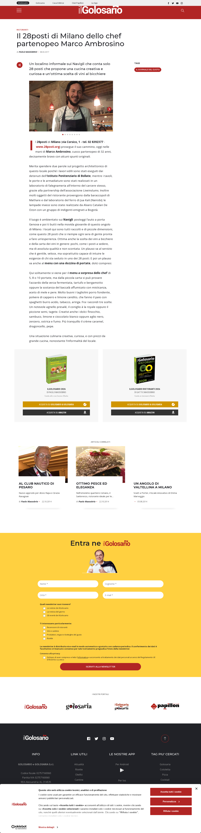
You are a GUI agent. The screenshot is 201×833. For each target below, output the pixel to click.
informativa (83, 657)
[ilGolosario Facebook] (168, 2)
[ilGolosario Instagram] (182, 2)
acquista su (56, 404)
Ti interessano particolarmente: (56, 623)
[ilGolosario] (100, 9)
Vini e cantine (53, 631)
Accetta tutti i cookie (170, 792)
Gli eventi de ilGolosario (57, 615)
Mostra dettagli (46, 827)
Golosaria (40, 3)
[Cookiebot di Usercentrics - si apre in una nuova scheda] (19, 827)
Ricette (50, 638)
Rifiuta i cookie (171, 811)
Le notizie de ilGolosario (57, 608)
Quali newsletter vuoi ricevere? (55, 604)
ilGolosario (23, 3)
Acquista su (56, 412)
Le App (95, 3)
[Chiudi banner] (196, 789)
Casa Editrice (58, 3)
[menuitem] (79, 764)
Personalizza (169, 801)
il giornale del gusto (148, 70)
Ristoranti (22, 29)
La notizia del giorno (56, 612)
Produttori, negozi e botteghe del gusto (64, 634)
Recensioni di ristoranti (57, 627)
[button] (109, 109)
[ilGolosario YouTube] (177, 2)
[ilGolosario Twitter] (173, 2)
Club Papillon (78, 3)
